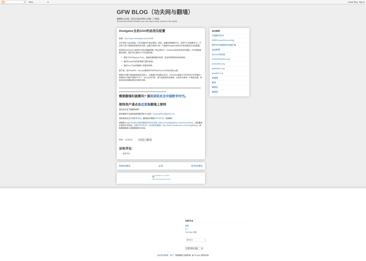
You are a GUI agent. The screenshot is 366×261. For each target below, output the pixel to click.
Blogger (197, 255)
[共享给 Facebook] (147, 139)
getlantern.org (218, 68)
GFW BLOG (159, 118)
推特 (187, 226)
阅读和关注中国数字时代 (167, 96)
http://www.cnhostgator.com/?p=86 (139, 38)
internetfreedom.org (221, 59)
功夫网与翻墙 (162, 255)
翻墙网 (215, 92)
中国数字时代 (135, 118)
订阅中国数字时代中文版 (147, 123)
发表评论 (126, 153)
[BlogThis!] (142, 139)
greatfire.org (217, 73)
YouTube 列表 (191, 232)
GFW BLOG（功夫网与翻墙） (155, 12)
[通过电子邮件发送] (139, 139)
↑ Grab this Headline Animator (161, 179)
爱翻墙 (215, 78)
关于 (172, 255)
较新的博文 (124, 166)
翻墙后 (215, 87)
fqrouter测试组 (218, 54)
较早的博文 (197, 166)
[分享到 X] (145, 139)
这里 (144, 104)
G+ (186, 229)
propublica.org (218, 64)
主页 (161, 166)
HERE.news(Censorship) (223, 40)
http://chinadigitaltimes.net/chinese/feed (175, 123)
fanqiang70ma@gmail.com (164, 114)
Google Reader (131, 123)
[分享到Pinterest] (150, 139)
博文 (191, 240)
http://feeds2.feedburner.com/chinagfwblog (179, 125)
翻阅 (214, 82)
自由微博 (216, 50)
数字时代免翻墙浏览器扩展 (224, 45)
